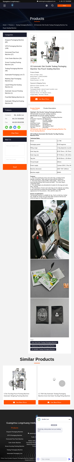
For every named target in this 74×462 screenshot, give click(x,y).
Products (11, 25)
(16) (13, 58)
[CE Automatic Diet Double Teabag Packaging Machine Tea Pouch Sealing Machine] (53, 50)
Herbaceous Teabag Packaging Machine (43, 346)
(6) (14, 102)
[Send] (69, 459)
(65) (14, 41)
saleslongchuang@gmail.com (47, 1)
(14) (13, 63)
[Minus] (69, 419)
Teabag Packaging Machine (24, 25)
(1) (13, 80)
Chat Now (14, 133)
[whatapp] (11, 127)
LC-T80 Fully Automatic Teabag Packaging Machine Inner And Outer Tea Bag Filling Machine (20, 395)
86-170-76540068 (65, 1)
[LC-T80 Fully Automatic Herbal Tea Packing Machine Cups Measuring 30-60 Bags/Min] (54, 379)
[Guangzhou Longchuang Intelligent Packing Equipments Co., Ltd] (12, 5)
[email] (15, 127)
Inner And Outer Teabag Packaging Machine (44, 342)
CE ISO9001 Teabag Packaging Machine (43, 349)
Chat (64, 5)
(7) (14, 74)
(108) (13, 47)
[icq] (19, 127)
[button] (34, 62)
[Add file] (38, 459)
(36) (14, 69)
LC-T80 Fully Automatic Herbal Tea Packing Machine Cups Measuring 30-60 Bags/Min (52, 395)
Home (4, 25)
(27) (12, 53)
